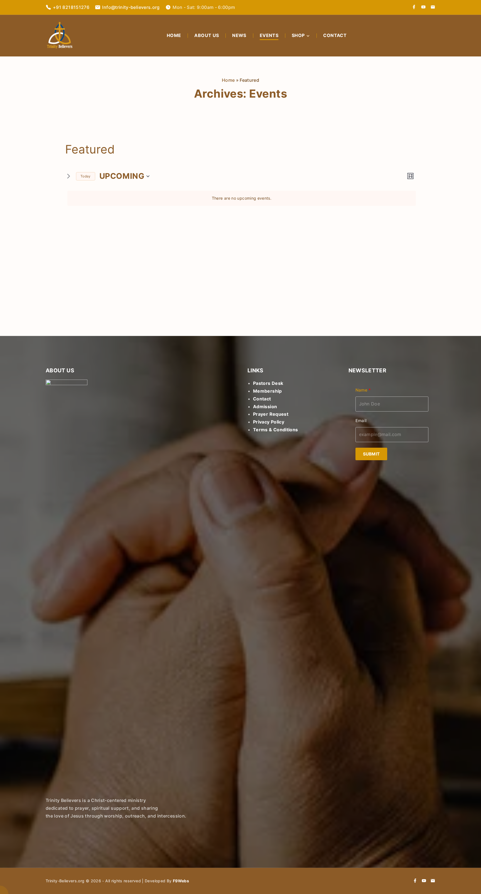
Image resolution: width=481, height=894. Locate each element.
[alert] (241, 198)
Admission (265, 406)
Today (85, 176)
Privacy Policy (268, 422)
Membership (267, 391)
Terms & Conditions (275, 429)
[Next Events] (68, 176)
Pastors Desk (268, 383)
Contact (262, 399)
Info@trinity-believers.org (130, 7)
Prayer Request (270, 414)
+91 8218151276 (71, 7)
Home (228, 80)
